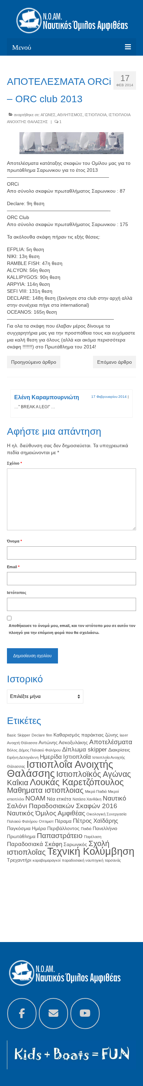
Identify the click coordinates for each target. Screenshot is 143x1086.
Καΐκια (17, 782)
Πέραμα (63, 821)
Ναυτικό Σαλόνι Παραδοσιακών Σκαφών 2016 (66, 802)
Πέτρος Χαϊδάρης (95, 821)
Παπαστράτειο (60, 835)
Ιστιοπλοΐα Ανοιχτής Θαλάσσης (60, 768)
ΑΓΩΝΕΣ (48, 115)
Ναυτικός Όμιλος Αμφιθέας (46, 813)
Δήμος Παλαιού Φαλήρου (40, 750)
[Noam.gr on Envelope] (53, 1013)
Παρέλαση (92, 837)
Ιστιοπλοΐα (77, 757)
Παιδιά (86, 829)
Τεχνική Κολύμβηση (90, 851)
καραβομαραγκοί (46, 860)
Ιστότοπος (16, 592)
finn (49, 735)
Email (13, 567)
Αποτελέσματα (110, 742)
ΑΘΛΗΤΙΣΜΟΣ (70, 115)
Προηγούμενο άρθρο (33, 362)
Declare (38, 735)
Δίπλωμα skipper (84, 749)
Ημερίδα (51, 757)
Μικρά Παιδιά (96, 791)
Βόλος (12, 750)
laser (124, 735)
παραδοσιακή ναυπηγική (82, 860)
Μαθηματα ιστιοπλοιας (45, 790)
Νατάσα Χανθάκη (87, 799)
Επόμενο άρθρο (114, 362)
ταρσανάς (113, 860)
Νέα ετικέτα (59, 799)
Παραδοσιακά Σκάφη (34, 844)
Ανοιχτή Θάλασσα (22, 743)
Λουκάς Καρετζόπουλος (77, 782)
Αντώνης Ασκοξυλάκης (63, 742)
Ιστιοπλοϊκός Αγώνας (93, 774)
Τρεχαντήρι (19, 860)
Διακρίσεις (119, 750)
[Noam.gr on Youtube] (85, 1013)
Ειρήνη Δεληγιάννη (23, 757)
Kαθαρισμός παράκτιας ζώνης (85, 735)
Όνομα (14, 541)
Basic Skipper (18, 735)
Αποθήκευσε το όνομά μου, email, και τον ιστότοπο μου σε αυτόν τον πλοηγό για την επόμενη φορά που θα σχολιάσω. (72, 629)
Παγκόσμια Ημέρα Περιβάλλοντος (43, 828)
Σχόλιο (14, 463)
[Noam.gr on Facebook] (21, 1013)
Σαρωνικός (75, 844)
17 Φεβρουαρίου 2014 (109, 397)
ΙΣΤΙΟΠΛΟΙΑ (96, 115)
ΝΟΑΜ (35, 798)
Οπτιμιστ (46, 821)
